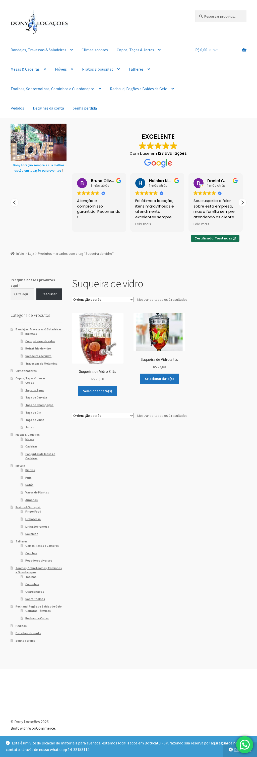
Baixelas (31, 333)
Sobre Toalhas (35, 599)
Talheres (136, 69)
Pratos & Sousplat (97, 69)
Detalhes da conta (48, 108)
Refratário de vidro (38, 348)
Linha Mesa (33, 519)
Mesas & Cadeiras (25, 69)
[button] (242, 202)
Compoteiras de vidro (40, 341)
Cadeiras (31, 446)
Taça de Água (34, 390)
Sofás (29, 485)
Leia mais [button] (143, 224)
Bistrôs (30, 470)
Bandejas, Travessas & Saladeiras (38, 49)
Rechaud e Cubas (37, 618)
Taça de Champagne (39, 405)
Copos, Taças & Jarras (135, 49)
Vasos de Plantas (37, 492)
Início (20, 253)
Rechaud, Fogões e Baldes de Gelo (138, 88)
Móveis (61, 69)
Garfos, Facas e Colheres (42, 545)
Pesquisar (49, 294)
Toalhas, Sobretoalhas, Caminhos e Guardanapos (53, 88)
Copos (29, 382)
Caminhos (32, 584)
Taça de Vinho (34, 420)
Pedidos (17, 108)
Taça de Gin (33, 412)
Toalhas (30, 577)
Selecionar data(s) (97, 391)
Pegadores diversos (38, 560)
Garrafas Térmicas (38, 611)
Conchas (31, 553)
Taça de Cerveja (36, 397)
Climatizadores (95, 49)
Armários (31, 500)
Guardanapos (34, 591)
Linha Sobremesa (37, 526)
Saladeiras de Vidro (38, 356)
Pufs (28, 477)
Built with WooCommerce (33, 728)
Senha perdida (85, 108)
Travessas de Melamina (41, 363)
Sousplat (31, 534)
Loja (31, 253)
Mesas (29, 439)
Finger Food (33, 511)
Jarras (29, 427)
